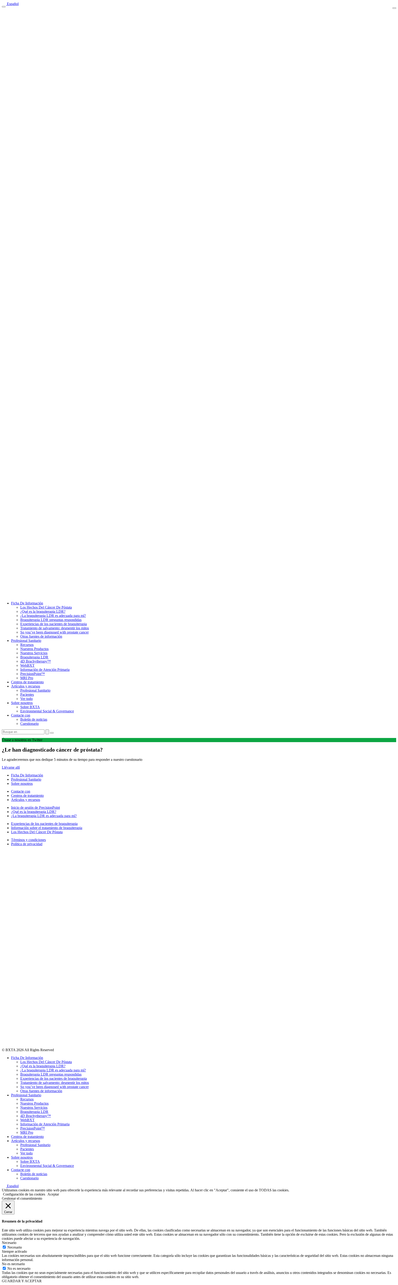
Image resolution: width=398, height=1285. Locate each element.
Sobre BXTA (30, 707)
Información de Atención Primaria (45, 670)
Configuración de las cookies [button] (24, 1194)
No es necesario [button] (13, 1264)
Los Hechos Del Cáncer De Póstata (46, 607)
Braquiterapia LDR (34, 657)
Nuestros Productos (34, 649)
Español (12, 4)
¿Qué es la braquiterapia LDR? (42, 611)
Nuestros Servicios (33, 653)
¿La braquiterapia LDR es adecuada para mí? (53, 616)
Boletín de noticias (33, 719)
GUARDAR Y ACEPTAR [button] (22, 1281)
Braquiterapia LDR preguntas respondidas (51, 620)
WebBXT (27, 665)
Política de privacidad (26, 844)
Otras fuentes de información (41, 636)
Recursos (27, 645)
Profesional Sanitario (26, 640)
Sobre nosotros (22, 703)
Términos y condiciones (28, 840)
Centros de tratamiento (27, 682)
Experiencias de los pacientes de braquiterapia (53, 624)
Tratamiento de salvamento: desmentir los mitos (54, 628)
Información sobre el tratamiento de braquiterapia (46, 828)
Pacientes (27, 694)
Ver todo (26, 699)
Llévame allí (11, 767)
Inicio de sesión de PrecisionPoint (35, 807)
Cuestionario (29, 724)
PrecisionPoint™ (32, 674)
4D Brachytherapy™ (35, 661)
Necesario (14, 1247)
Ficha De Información (27, 603)
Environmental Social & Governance (47, 711)
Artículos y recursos (25, 686)
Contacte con (20, 715)
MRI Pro (26, 678)
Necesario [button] (9, 1243)
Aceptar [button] (53, 1194)
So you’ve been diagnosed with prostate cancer (54, 632)
